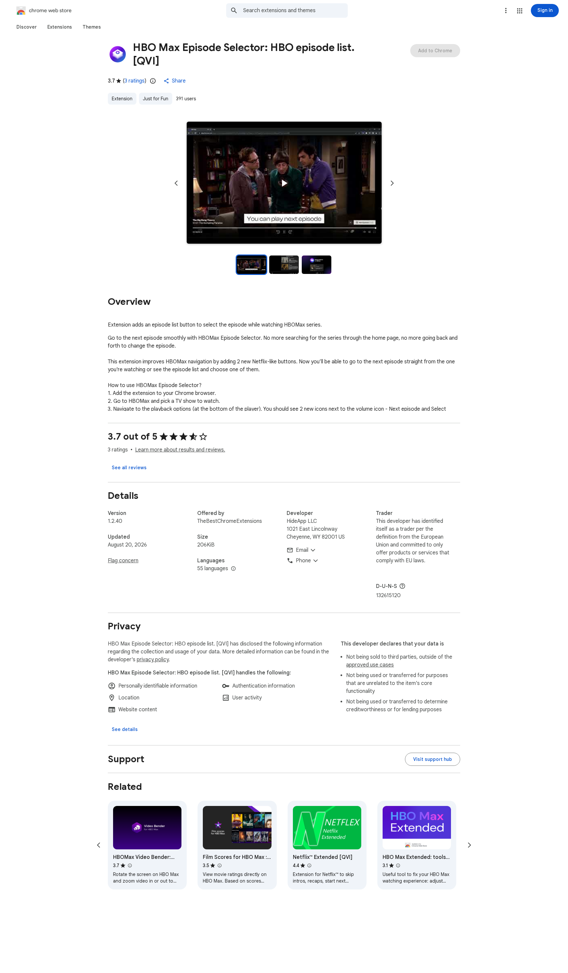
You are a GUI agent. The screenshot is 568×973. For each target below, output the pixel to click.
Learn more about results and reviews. (180, 450)
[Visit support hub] (432, 759)
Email (302, 550)
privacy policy (153, 659)
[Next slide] (392, 183)
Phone (303, 560)
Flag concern (123, 560)
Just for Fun (155, 99)
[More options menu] (505, 10)
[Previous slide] (176, 183)
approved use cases (370, 665)
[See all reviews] (129, 467)
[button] (519, 10)
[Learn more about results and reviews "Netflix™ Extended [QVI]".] (309, 865)
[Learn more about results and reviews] (402, 586)
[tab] (26, 27)
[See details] (125, 729)
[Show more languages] (233, 569)
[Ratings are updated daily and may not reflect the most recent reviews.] (152, 80)
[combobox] (295, 10)
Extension (122, 99)
